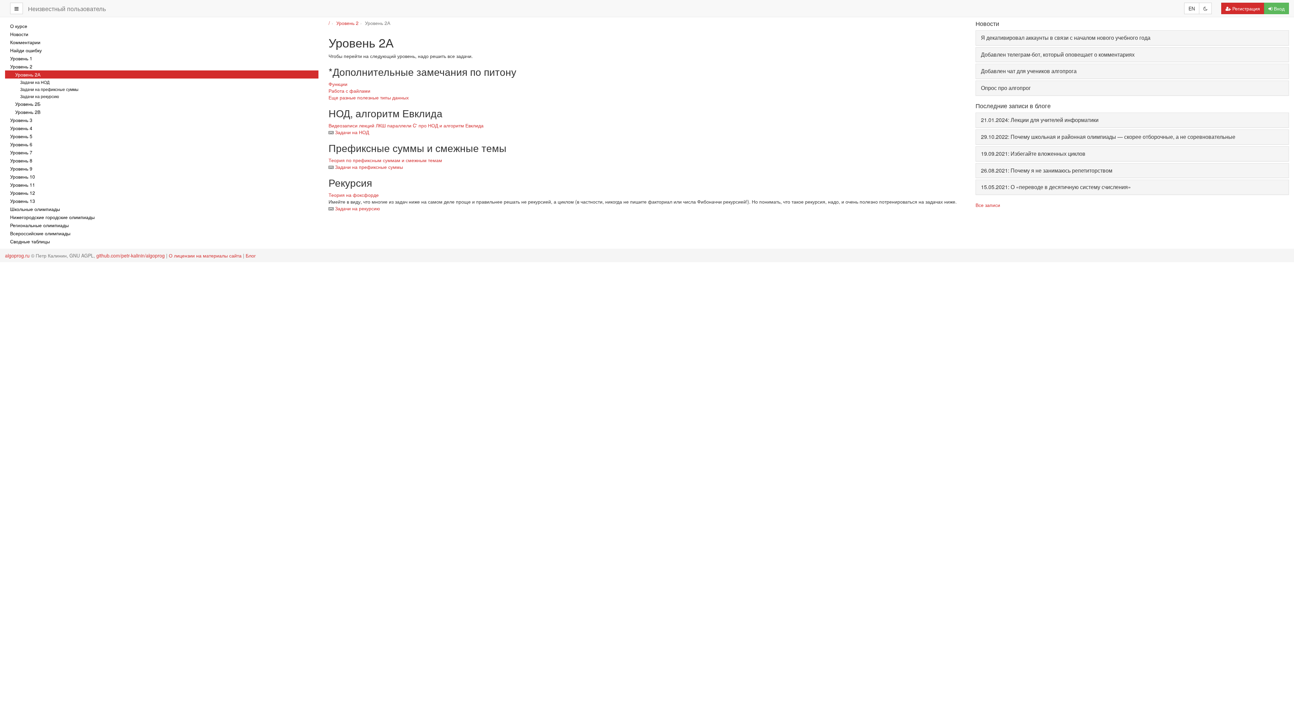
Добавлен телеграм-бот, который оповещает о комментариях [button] (1058, 54)
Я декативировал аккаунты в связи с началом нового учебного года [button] (1065, 37)
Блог (251, 255)
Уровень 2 (347, 23)
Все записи (988, 205)
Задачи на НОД (352, 132)
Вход (1279, 8)
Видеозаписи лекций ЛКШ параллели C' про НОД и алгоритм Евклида (406, 125)
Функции (338, 84)
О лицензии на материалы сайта (205, 255)
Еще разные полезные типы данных (369, 97)
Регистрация (1246, 8)
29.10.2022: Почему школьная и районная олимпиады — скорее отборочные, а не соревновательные (1108, 137)
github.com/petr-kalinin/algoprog (130, 255)
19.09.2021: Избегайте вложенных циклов (1033, 153)
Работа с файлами (349, 90)
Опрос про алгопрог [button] (1006, 88)
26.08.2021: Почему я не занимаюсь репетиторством (1046, 170)
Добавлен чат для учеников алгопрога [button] (1029, 71)
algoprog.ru (17, 255)
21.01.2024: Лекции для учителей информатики (1040, 120)
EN (1192, 8)
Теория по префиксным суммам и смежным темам (385, 160)
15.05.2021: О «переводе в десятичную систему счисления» (1056, 187)
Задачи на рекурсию (357, 208)
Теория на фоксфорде (354, 194)
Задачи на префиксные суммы (369, 166)
